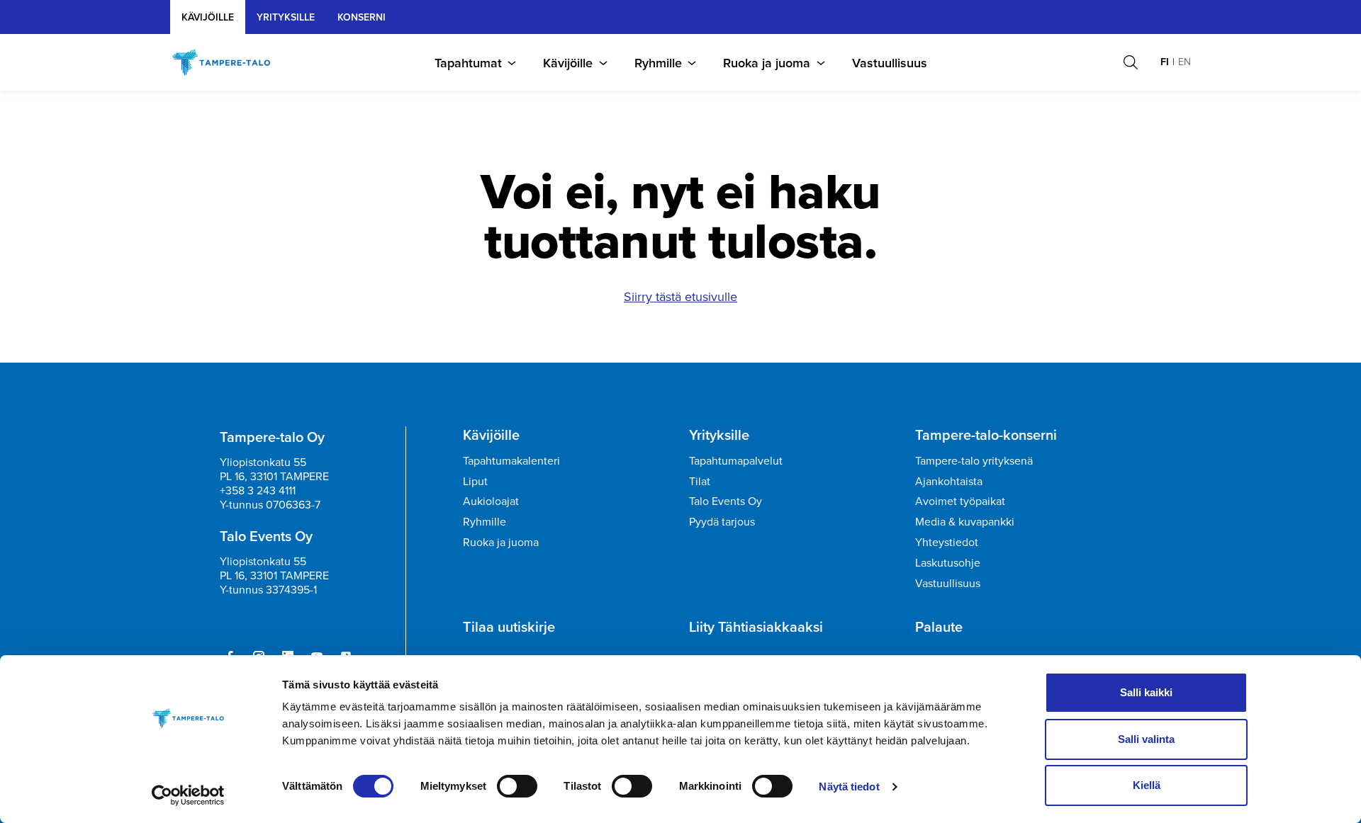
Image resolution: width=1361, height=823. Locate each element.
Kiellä (1146, 785)
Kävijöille (207, 17)
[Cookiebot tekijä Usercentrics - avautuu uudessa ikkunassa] (188, 795)
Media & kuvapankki (964, 521)
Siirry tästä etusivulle (680, 296)
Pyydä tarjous (722, 521)
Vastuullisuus (889, 63)
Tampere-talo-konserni (986, 434)
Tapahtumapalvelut (736, 460)
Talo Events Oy (725, 501)
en (1184, 62)
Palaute (939, 626)
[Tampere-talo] (228, 62)
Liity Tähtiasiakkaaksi (756, 626)
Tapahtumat (468, 63)
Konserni (361, 17)
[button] (1130, 62)
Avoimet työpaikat (960, 501)
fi (1164, 62)
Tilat (699, 481)
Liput (475, 481)
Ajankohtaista (948, 481)
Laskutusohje (947, 562)
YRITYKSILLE (286, 17)
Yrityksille (719, 434)
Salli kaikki (1146, 692)
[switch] (517, 786)
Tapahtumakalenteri (511, 460)
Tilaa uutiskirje (509, 626)
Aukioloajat (491, 501)
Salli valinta (1146, 739)
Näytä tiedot (849, 787)
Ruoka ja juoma (766, 63)
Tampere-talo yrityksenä (974, 460)
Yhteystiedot (946, 542)
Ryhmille (658, 63)
